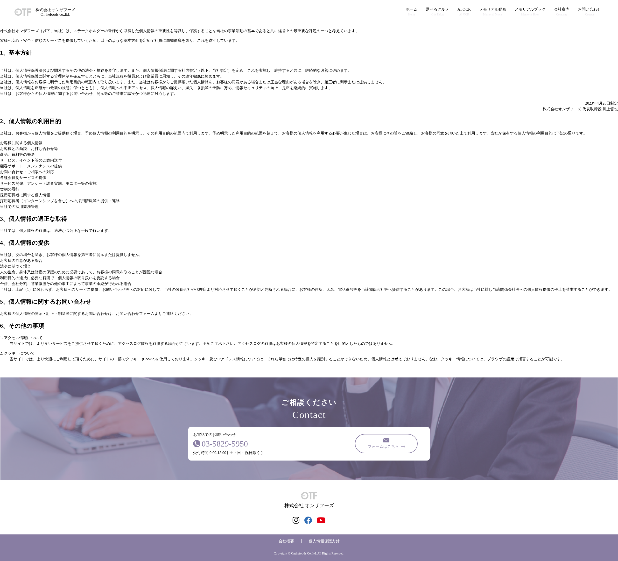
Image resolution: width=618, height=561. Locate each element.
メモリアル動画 (492, 11)
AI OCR (464, 11)
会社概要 (286, 541)
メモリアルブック (530, 11)
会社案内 (561, 11)
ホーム (411, 11)
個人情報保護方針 (324, 541)
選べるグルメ (437, 11)
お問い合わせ (589, 11)
